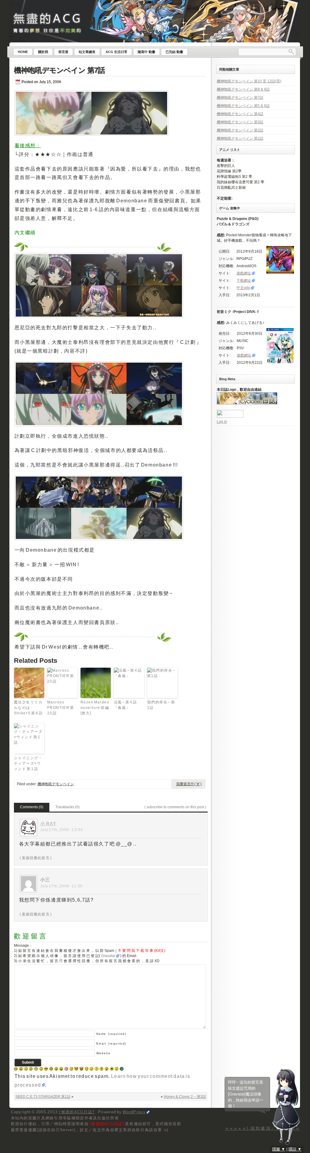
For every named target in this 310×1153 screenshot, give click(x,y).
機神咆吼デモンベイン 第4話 (240, 114)
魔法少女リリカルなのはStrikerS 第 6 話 (28, 707)
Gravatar (108, 956)
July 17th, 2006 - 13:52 (61, 830)
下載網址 (243, 280)
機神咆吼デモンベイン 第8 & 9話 (243, 89)
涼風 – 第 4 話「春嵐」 (125, 705)
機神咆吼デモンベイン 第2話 (240, 130)
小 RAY (48, 823)
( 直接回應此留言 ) (36, 858)
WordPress (134, 1112)
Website (103, 1053)
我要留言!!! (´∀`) (189, 784)
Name (111, 1033)
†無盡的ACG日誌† (76, 1112)
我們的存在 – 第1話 (161, 705)
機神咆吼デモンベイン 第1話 (240, 138)
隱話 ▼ (295, 1149)
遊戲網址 (243, 273)
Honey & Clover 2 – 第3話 (185, 1097)
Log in (222, 422)
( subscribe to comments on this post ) (175, 807)
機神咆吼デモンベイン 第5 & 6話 (243, 106)
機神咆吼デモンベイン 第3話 (240, 122)
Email (111, 1043)
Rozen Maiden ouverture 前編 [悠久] (95, 707)
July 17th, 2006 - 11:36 (61, 886)
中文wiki (243, 288)
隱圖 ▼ (278, 1149)
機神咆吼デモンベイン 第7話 (59, 70)
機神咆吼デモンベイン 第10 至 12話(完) (249, 81)
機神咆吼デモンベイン (56, 784)
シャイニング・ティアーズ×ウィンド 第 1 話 (28, 763)
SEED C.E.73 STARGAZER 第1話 (43, 1097)
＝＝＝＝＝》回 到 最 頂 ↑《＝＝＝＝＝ (262, 1128)
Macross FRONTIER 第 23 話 (60, 707)
